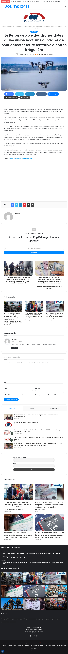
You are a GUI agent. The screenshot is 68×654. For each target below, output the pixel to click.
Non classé (32, 619)
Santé (53, 619)
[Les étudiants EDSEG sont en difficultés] (8, 424)
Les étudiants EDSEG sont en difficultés (26, 422)
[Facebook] (31, 636)
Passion (47, 619)
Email (14, 463)
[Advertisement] (34, 180)
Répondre (14, 347)
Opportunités (40, 619)
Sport (58, 619)
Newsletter (34, 648)
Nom (5, 382)
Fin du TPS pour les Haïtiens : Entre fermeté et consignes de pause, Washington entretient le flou (49, 535)
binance (14, 339)
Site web (37, 388)
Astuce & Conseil (19, 619)
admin (20, 54)
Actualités (10, 26)
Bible (26, 619)
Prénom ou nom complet (19, 457)
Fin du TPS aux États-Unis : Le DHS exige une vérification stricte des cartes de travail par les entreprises (38, 1)
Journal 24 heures (45, 643)
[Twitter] (33, 636)
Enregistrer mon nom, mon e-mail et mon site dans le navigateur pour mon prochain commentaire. (31, 394)
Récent (32, 408)
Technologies (5, 622)
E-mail (6, 388)
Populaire (12, 408)
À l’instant (13, 622)
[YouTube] (35, 636)
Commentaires (54, 408)
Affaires (11, 619)
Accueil (5, 26)
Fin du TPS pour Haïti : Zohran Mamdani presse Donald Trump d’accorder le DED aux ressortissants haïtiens (33, 315)
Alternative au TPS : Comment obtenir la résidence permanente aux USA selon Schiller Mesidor (18, 535)
